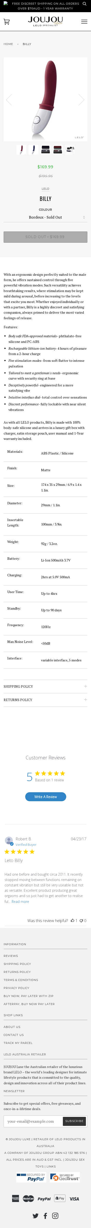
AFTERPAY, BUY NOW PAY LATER (29, 1004)
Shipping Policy (17, 964)
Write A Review (45, 796)
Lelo (46, 188)
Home (8, 44)
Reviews (11, 956)
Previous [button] (12, 99)
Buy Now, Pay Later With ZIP (29, 996)
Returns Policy (17, 972)
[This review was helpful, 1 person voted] (72, 920)
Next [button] (78, 99)
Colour (45, 209)
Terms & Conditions (21, 980)
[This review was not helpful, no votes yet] (81, 920)
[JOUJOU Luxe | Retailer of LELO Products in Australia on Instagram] (55, 1217)
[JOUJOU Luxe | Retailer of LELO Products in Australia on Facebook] (45, 1217)
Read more (20, 901)
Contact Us (14, 1035)
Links (51, 1166)
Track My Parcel (18, 1043)
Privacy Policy (16, 988)
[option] (45, 99)
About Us (12, 1027)
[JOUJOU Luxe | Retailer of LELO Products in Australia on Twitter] (36, 1217)
